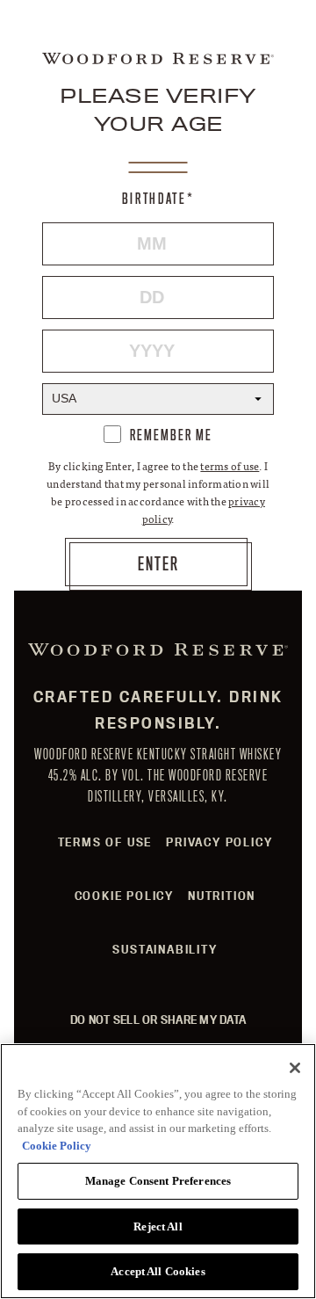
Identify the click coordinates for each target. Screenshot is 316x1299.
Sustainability (164, 949)
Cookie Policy (124, 896)
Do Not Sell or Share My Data (158, 1019)
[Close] (295, 1068)
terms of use (229, 466)
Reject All (157, 1226)
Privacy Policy (219, 842)
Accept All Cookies (158, 1271)
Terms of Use (105, 842)
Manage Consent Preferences (158, 1180)
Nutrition (221, 896)
